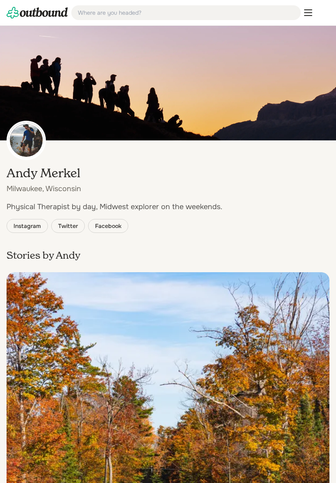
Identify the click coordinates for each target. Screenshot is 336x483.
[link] (37, 12)
